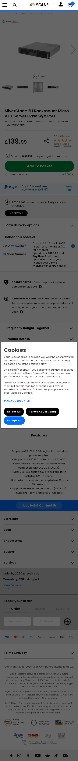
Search (15, 5)
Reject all (14, 411)
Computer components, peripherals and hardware (39, 4)
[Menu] (5, 5)
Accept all (14, 420)
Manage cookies (17, 400)
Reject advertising (42, 411)
